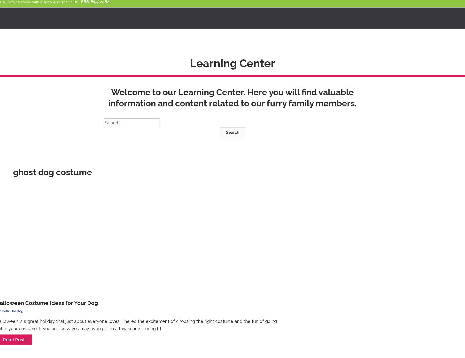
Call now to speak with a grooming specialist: (40, 2)
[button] (232, 132)
